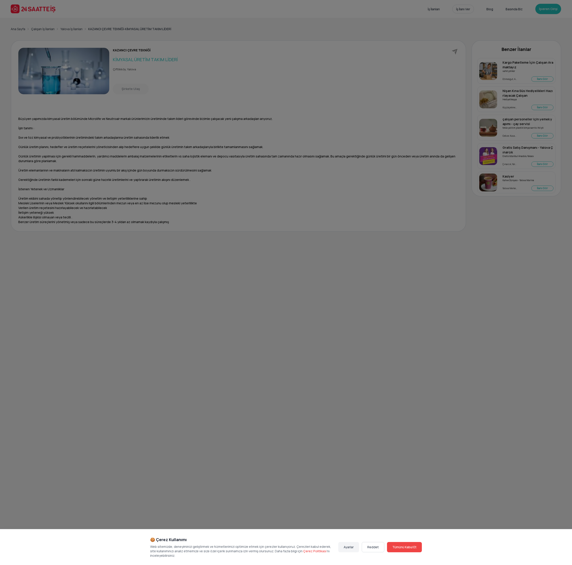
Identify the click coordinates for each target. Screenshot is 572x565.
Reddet (373, 547)
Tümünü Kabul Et (404, 547)
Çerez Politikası (314, 551)
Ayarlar (349, 547)
